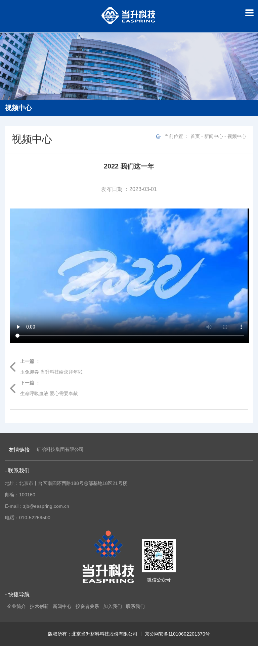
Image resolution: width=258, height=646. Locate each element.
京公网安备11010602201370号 (177, 634)
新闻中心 (213, 136)
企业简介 (16, 606)
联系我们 (135, 606)
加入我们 (112, 606)
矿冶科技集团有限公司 (60, 449)
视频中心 (236, 136)
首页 (195, 136)
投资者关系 (87, 606)
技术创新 (39, 606)
